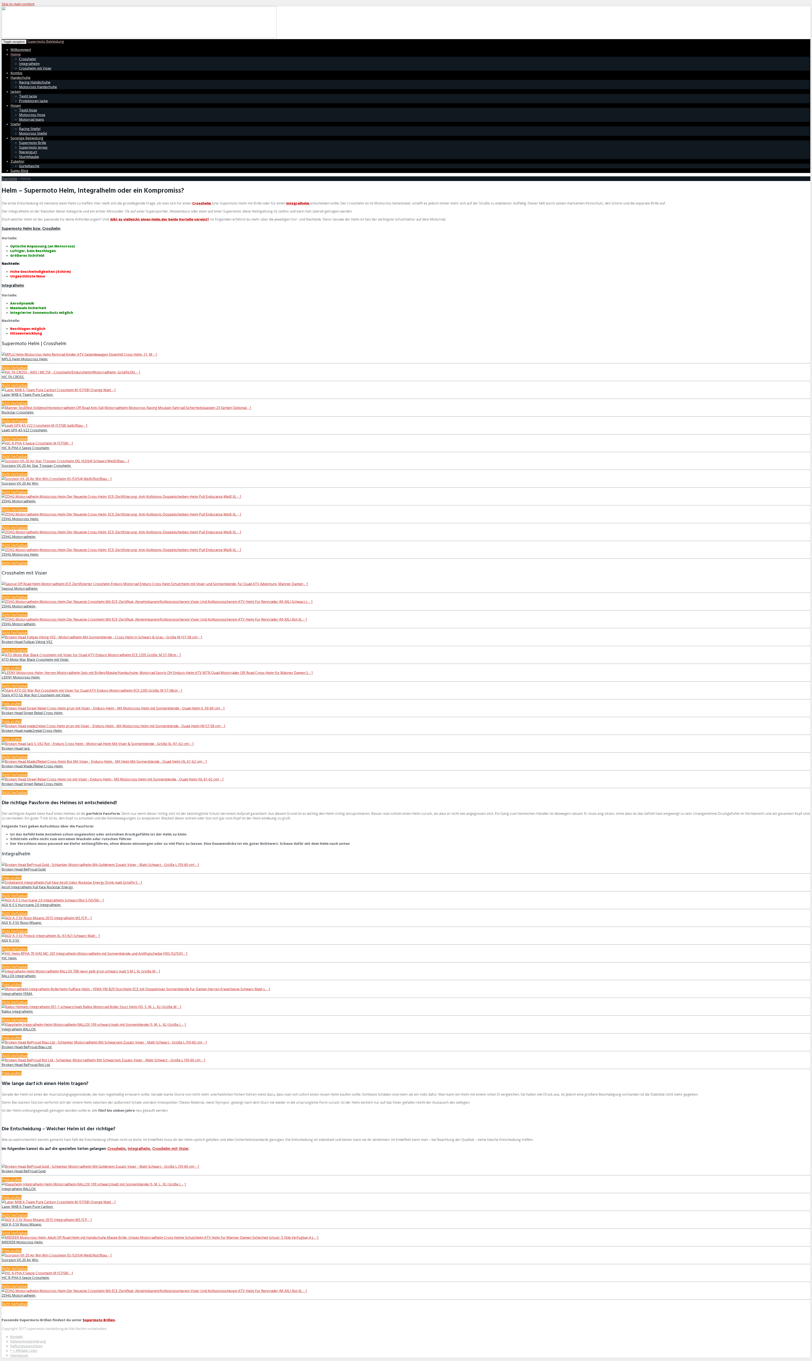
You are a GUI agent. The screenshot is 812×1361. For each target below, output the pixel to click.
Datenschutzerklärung (28, 1341)
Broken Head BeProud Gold (24, 869)
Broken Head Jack (16, 748)
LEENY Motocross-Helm (21, 677)
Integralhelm (29, 63)
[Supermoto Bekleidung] (139, 36)
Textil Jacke (28, 96)
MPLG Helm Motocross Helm (25, 359)
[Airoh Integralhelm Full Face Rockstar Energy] (72, 882)
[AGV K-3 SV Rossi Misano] (47, 918)
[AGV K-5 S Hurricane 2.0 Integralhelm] (53, 900)
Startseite (9, 178)
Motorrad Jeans (31, 119)
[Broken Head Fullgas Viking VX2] (102, 637)
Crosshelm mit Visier (35, 68)
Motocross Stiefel (33, 133)
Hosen (16, 105)
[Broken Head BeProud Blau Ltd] (104, 1042)
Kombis (16, 73)
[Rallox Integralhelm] (91, 1006)
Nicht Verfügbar (14, 367)
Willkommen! (21, 49)
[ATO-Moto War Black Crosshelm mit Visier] (91, 655)
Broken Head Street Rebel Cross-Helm (32, 713)
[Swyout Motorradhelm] (155, 584)
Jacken (16, 91)
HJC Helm (9, 958)
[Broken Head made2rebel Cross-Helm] (113, 726)
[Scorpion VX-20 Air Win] (57, 478)
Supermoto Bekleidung (45, 41)
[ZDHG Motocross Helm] (121, 514)
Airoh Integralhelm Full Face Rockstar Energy (38, 887)
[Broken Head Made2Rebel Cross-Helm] (104, 761)
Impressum (19, 1355)
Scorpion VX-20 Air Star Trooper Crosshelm (36, 465)
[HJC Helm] (95, 953)
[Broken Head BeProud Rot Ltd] (103, 1060)
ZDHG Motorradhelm (19, 501)
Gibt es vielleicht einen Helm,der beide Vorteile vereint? (159, 219)
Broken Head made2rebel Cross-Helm (32, 730)
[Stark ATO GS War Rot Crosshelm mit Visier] (92, 690)
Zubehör (18, 161)
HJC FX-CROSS (13, 377)
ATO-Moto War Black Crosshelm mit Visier (36, 659)
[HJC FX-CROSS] (71, 372)
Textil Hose (28, 110)
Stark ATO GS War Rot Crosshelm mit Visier (36, 695)
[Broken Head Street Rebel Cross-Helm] (113, 708)
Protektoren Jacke (33, 101)
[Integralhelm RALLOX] (94, 1024)
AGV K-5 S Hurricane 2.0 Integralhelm (31, 905)
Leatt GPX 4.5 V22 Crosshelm (25, 430)
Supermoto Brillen (99, 1320)
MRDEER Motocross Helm (22, 1242)
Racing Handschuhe (34, 82)
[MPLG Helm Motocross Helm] (79, 354)
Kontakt (16, 1336)
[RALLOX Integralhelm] (81, 971)
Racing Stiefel (29, 128)
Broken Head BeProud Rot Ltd (26, 1064)
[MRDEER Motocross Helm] (160, 1237)
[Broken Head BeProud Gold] (100, 864)
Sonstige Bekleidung (27, 138)
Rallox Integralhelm (17, 1011)
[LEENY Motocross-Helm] (157, 672)
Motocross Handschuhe (38, 87)
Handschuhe (20, 77)
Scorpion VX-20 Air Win (20, 483)
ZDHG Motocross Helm (20, 519)
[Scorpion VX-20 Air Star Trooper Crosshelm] (65, 461)
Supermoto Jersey (33, 147)
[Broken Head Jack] (98, 743)
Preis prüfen (12, 668)
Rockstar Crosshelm (18, 412)
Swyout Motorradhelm (20, 588)
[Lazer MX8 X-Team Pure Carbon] (59, 390)
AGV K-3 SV (11, 940)
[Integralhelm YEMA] (136, 989)
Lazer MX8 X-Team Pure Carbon (27, 394)
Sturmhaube (29, 156)
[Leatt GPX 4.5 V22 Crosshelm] (45, 425)
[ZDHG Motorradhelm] (121, 496)
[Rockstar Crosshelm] (126, 407)
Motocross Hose (32, 115)
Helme (16, 54)
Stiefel (16, 124)
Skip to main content (18, 4)
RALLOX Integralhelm (19, 976)
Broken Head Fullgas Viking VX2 (27, 641)
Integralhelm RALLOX (19, 1029)
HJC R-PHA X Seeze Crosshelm (26, 448)
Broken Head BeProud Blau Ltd (27, 1047)
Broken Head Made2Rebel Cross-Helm (32, 766)
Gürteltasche (29, 166)
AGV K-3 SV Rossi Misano (22, 922)
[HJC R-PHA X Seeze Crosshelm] (37, 443)
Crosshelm (27, 59)
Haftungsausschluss (26, 1346)
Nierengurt (28, 152)
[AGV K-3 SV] (51, 935)
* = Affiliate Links (23, 1350)
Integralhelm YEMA (17, 993)
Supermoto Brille (32, 142)
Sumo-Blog (19, 170)
